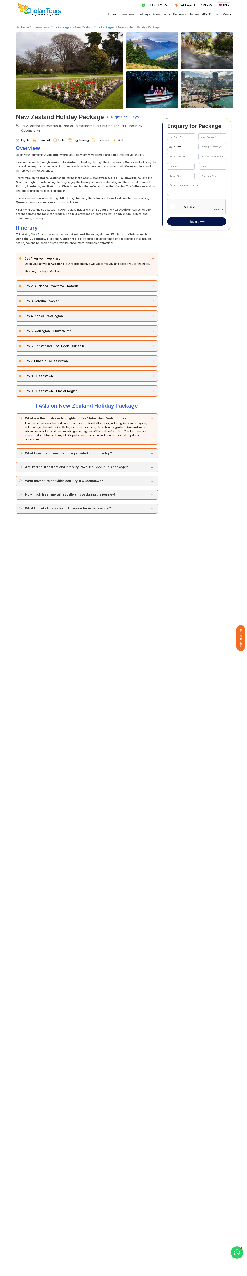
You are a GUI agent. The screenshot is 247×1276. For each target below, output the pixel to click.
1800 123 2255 (196, 5)
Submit (194, 221)
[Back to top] (231, 1263)
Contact (214, 14)
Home (25, 27)
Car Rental (180, 14)
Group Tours (161, 14)
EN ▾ (226, 5)
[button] (171, 146)
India (111, 14)
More (226, 14)
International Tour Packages (52, 27)
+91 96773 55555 (160, 5)
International (126, 14)
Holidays (144, 14)
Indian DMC (198, 14)
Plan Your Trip (240, 638)
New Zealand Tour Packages (94, 27)
